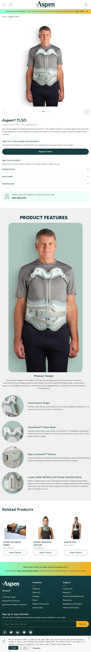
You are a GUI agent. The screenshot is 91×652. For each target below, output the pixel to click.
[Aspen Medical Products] (45, 4)
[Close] (87, 11)
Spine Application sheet (27, 571)
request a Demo (45, 152)
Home (4, 17)
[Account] (86, 4)
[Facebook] (4, 632)
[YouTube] (17, 632)
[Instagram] (30, 632)
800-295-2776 (19, 198)
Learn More (80, 11)
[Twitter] (11, 632)
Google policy (67, 644)
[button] (4, 4)
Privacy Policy (56, 644)
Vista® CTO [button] (70, 542)
